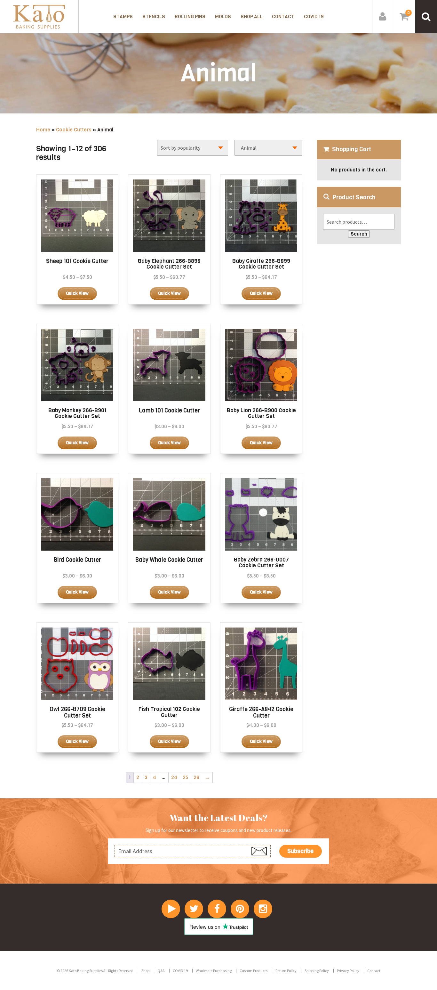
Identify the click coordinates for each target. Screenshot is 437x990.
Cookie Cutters (73, 129)
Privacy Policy (348, 970)
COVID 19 (314, 16)
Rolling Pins (190, 16)
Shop (145, 970)
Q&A (161, 970)
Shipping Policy (317, 970)
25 (185, 777)
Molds (223, 16)
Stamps (123, 16)
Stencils (153, 16)
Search (359, 233)
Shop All (251, 16)
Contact (283, 16)
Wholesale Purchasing (214, 970)
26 (196, 777)
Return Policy (286, 970)
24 (174, 777)
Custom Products (253, 970)
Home (43, 129)
